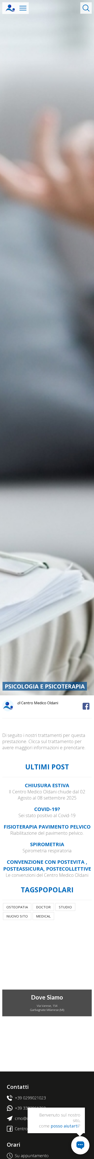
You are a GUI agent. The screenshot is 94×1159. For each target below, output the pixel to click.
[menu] (22, 8)
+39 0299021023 (30, 1098)
